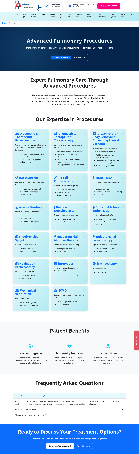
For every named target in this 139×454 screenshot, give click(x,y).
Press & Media (61, 16)
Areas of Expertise (33, 15)
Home (16, 14)
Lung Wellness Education (113, 16)
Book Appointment (109, 5)
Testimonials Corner (79, 15)
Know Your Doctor (24, 16)
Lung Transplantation (102, 15)
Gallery (132, 14)
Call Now (85, 446)
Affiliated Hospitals (52, 15)
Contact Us (79, 57)
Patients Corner (123, 15)
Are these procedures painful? (26, 410)
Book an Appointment (60, 446)
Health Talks (69, 15)
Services (43, 14)
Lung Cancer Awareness (90, 16)
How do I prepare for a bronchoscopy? (30, 396)
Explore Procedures (61, 57)
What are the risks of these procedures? (30, 415)
